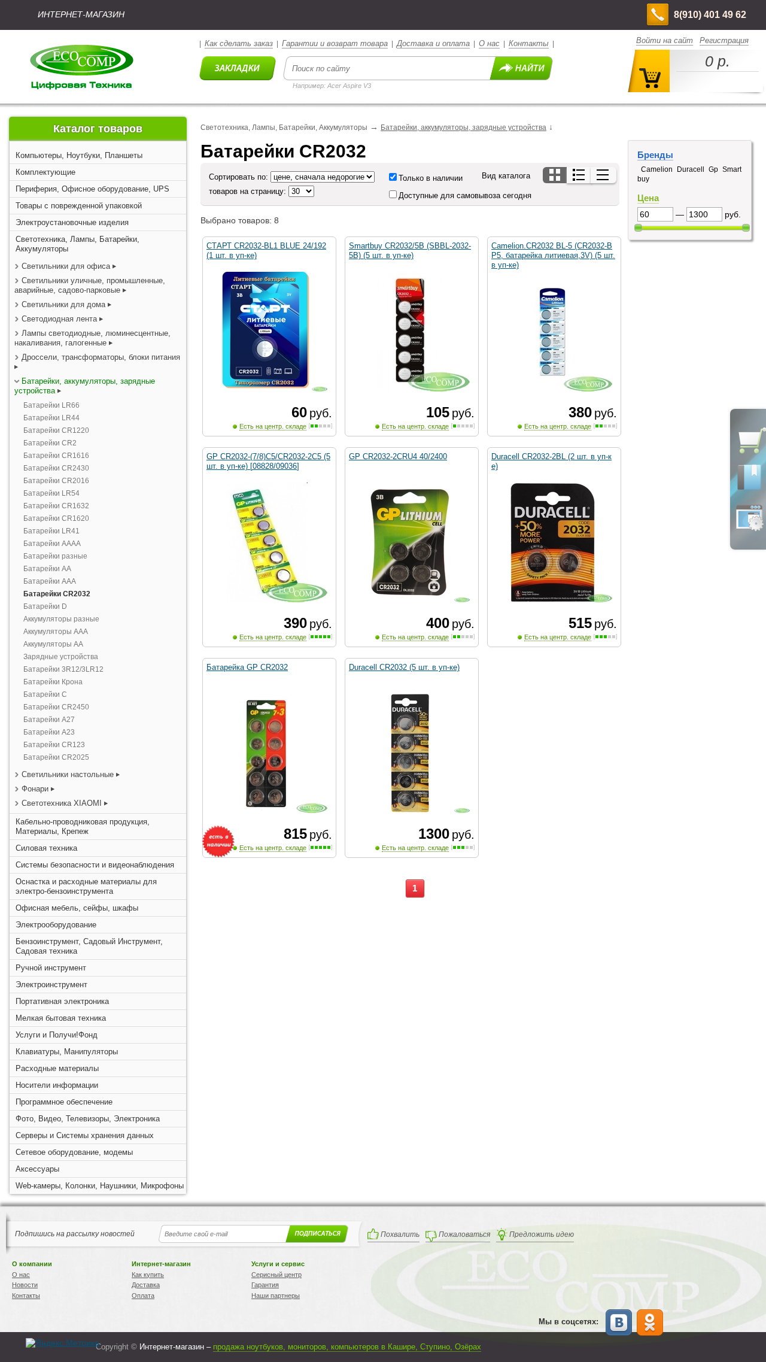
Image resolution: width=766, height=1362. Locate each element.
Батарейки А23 (49, 732)
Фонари (35, 788)
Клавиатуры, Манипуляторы (67, 1051)
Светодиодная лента (60, 318)
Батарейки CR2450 (56, 707)
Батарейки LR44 (51, 418)
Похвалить (400, 1234)
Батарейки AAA (49, 581)
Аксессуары (37, 1168)
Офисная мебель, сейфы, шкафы (77, 907)
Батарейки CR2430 (56, 468)
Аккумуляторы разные (61, 619)
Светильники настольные (69, 774)
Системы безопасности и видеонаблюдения (95, 864)
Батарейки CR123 (54, 745)
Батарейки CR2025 (56, 757)
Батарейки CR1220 (56, 430)
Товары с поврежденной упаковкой (79, 205)
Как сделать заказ (239, 43)
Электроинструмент (51, 984)
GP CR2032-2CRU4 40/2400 (398, 456)
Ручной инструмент (51, 967)
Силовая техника (46, 848)
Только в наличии (431, 178)
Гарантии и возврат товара (335, 43)
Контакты (529, 43)
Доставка (146, 1284)
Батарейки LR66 (51, 405)
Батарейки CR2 (50, 443)
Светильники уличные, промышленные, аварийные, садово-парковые (89, 285)
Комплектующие (45, 172)
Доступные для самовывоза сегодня (465, 195)
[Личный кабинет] (749, 528)
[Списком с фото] (579, 175)
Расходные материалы (57, 1068)
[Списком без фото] (603, 175)
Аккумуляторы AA (53, 644)
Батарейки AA (47, 569)
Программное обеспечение (64, 1101)
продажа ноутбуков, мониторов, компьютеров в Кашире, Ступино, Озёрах (347, 1346)
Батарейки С (45, 694)
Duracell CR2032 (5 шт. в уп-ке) (404, 667)
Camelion (657, 169)
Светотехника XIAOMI (62, 803)
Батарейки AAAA (52, 543)
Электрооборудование (56, 924)
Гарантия (265, 1284)
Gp (713, 169)
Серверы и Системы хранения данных (85, 1135)
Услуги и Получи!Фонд (57, 1034)
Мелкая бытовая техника (61, 1018)
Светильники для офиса (66, 266)
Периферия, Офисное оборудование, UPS (92, 188)
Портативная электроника (62, 1001)
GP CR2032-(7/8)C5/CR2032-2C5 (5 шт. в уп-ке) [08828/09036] (268, 461)
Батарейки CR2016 (56, 481)
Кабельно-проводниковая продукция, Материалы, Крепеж (83, 826)
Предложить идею (541, 1234)
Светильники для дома (65, 304)
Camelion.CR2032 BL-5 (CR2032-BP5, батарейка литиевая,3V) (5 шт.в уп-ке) (553, 255)
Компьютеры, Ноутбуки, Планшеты (79, 155)
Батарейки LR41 (51, 531)
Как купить (148, 1274)
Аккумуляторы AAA (55, 631)
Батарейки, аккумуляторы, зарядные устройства (463, 127)
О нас (489, 43)
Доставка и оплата (433, 43)
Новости (25, 1284)
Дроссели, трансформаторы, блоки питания (101, 357)
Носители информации (57, 1085)
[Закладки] (749, 489)
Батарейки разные (55, 556)
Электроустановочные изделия (72, 222)
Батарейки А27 (49, 719)
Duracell (690, 169)
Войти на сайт (664, 40)
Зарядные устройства (60, 657)
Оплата (143, 1295)
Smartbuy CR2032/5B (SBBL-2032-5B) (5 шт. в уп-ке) (410, 250)
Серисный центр (276, 1274)
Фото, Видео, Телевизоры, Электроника (88, 1118)
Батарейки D (45, 606)
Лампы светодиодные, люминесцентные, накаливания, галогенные (92, 338)
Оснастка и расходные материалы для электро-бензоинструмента (86, 886)
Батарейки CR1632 (56, 506)
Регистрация (724, 40)
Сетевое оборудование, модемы (74, 1152)
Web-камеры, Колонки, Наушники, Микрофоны (100, 1185)
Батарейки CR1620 (56, 518)
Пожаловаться (464, 1234)
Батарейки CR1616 (56, 455)
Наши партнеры (275, 1295)
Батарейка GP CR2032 (247, 667)
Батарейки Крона (53, 682)
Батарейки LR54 (51, 493)
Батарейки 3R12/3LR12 (63, 669)
